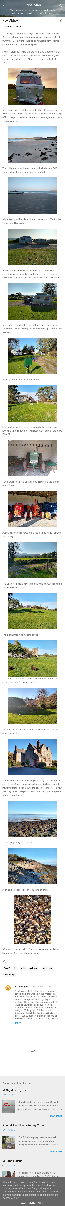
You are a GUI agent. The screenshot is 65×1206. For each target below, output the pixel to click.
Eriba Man (32, 5)
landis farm (47, 968)
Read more (56, 1116)
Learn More (28, 1202)
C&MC (7, 968)
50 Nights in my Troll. (15, 1090)
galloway (33, 968)
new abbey (9, 974)
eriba (23, 968)
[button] (61, 21)
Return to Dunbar (12, 1160)
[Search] (61, 6)
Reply (18, 1023)
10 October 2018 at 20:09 (40, 987)
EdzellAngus (21, 986)
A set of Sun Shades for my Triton (23, 1125)
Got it (42, 1202)
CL (15, 968)
